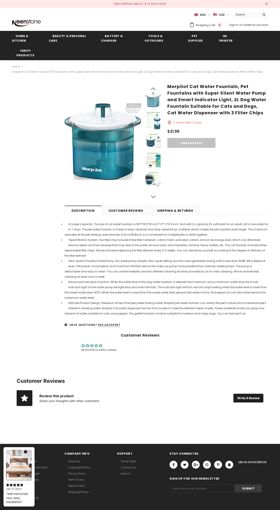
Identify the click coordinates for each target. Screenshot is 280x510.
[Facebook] (173, 465)
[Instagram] (207, 465)
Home (16, 66)
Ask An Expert (109, 325)
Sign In (234, 25)
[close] (266, 4)
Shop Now (158, 4)
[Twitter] (185, 465)
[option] (103, 141)
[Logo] (26, 23)
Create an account (255, 25)
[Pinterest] (218, 465)
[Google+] (196, 465)
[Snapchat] (229, 465)
